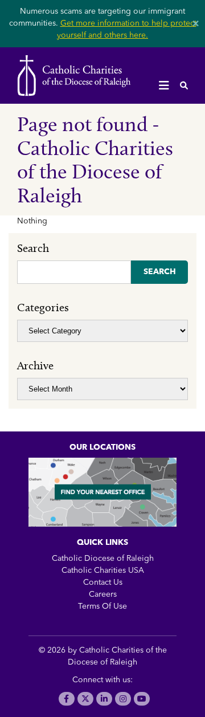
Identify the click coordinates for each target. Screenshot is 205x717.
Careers (103, 594)
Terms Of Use (102, 606)
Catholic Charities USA (103, 571)
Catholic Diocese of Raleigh (103, 559)
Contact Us (102, 582)
